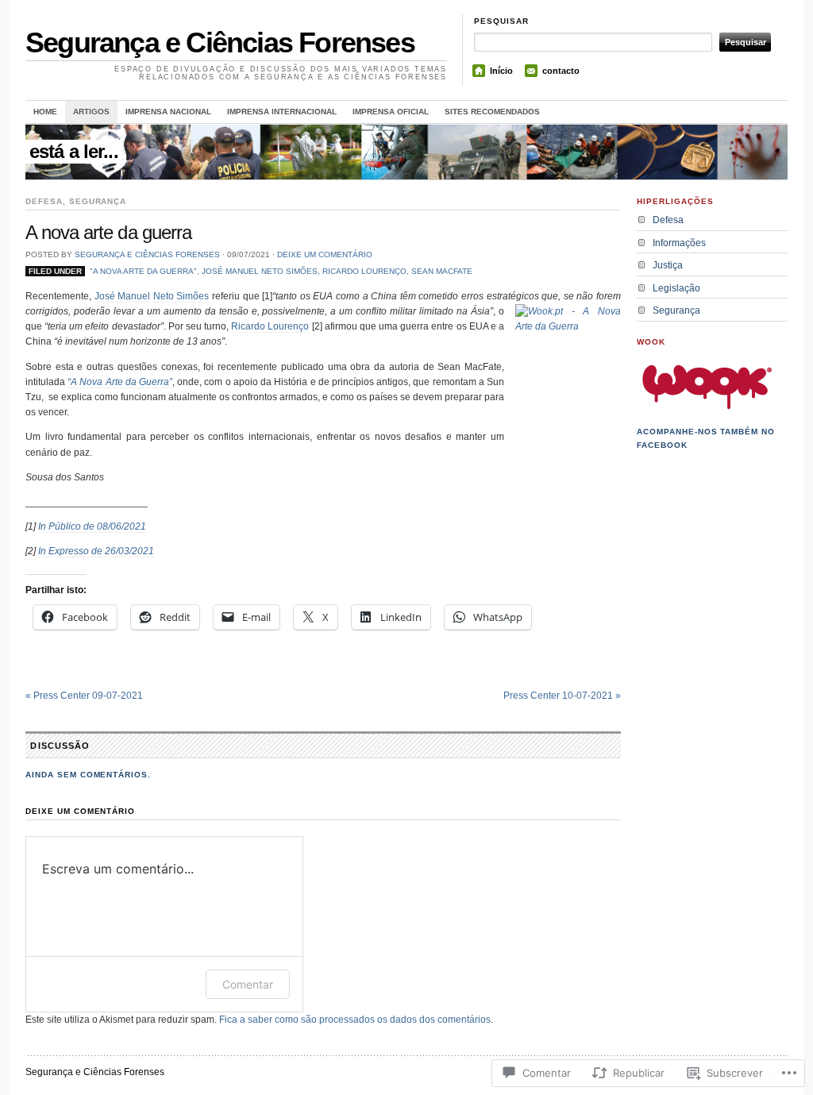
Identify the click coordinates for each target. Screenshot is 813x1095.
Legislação (676, 288)
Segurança (98, 201)
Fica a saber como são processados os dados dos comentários (355, 1019)
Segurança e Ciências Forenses (219, 42)
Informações (679, 243)
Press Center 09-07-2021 (84, 695)
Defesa (44, 201)
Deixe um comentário (324, 254)
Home (45, 111)
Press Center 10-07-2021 (562, 695)
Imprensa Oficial (391, 111)
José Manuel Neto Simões (260, 271)
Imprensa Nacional (168, 111)
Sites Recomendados (492, 111)
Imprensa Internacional (282, 111)
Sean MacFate (441, 271)
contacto (561, 70)
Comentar (247, 984)
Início (501, 70)
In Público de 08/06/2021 (92, 526)
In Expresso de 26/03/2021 (96, 551)
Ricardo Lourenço (364, 271)
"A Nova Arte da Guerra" (143, 271)
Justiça (668, 265)
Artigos (91, 111)
